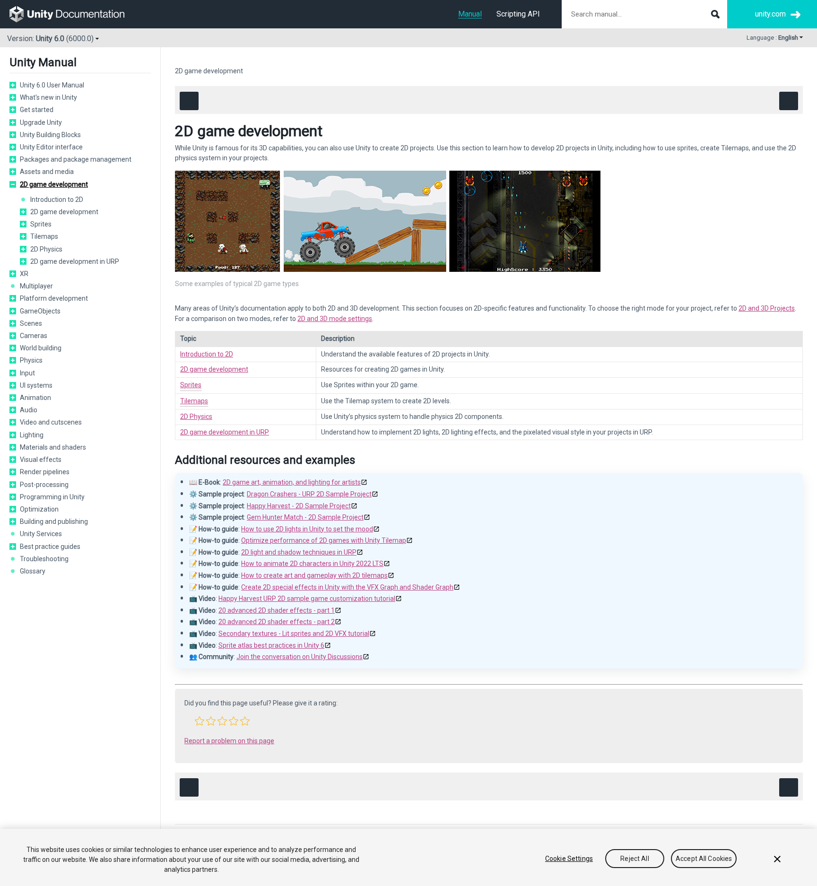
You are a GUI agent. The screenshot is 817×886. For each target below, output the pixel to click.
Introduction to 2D (56, 199)
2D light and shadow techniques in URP (298, 552)
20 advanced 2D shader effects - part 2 (276, 621)
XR (24, 274)
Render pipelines (45, 472)
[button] (12, 85)
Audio (28, 410)
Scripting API (518, 13)
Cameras (33, 335)
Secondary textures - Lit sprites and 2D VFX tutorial (293, 633)
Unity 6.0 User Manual (52, 85)
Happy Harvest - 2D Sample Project (299, 506)
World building (40, 348)
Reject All (634, 858)
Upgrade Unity (41, 122)
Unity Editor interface (51, 147)
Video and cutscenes (51, 422)
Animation (35, 397)
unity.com (770, 13)
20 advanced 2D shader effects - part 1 (276, 610)
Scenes (31, 323)
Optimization (39, 509)
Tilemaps (44, 236)
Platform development (54, 298)
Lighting (31, 435)
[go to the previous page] (189, 101)
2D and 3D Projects (767, 308)
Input (27, 373)
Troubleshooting (44, 559)
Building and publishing (54, 521)
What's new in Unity (48, 97)
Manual (470, 13)
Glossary (32, 571)
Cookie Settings (569, 858)
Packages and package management (75, 159)
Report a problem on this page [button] (229, 741)
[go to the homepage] (73, 14)
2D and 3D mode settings (334, 318)
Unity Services (41, 534)
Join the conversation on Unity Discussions (299, 656)
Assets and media (47, 171)
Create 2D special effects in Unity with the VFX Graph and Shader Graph (347, 587)
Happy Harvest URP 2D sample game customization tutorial (306, 598)
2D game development (54, 184)
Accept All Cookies (704, 858)
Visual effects (40, 459)
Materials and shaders (53, 447)
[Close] (777, 859)
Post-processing (44, 484)
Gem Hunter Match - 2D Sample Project (305, 517)
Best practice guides (50, 546)
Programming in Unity (52, 497)
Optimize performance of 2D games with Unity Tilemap (323, 540)
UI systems (36, 385)
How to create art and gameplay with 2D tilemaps (314, 575)
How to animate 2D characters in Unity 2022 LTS (312, 563)
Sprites (41, 224)
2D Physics (46, 249)
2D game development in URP (74, 261)
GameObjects (40, 311)
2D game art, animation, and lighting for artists (292, 482)
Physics (31, 360)
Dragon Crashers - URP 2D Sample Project (309, 494)
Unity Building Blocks (50, 135)
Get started (36, 109)
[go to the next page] (788, 101)
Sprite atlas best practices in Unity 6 (271, 645)
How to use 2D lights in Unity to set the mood (307, 529)
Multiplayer (36, 286)
